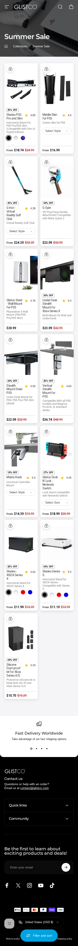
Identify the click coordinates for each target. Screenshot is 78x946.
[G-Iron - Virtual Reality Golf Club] (21, 180)
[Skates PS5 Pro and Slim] (21, 87)
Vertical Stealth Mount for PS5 (48, 391)
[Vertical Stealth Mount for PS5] (57, 358)
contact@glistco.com (34, 788)
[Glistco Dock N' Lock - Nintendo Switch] (57, 449)
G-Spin (46, 207)
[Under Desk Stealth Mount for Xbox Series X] (57, 272)
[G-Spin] (57, 180)
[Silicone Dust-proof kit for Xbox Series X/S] (21, 637)
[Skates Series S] (57, 544)
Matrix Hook (14, 477)
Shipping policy (64, 938)
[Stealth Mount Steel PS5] (21, 358)
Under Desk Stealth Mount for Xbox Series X (51, 305)
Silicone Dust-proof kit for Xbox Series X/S (13, 670)
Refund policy (13, 938)
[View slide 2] (36, 748)
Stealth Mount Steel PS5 (14, 389)
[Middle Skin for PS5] (57, 87)
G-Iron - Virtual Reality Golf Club (13, 213)
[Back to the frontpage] (6, 46)
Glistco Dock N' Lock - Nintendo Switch (50, 482)
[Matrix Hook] (21, 449)
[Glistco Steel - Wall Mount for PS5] (21, 272)
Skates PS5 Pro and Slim (14, 116)
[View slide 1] (31, 748)
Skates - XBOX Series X (14, 575)
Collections (20, 46)
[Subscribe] (66, 867)
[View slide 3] (41, 748)
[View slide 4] (46, 748)
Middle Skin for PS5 (49, 116)
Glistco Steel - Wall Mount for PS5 (14, 303)
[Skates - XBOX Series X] (21, 544)
